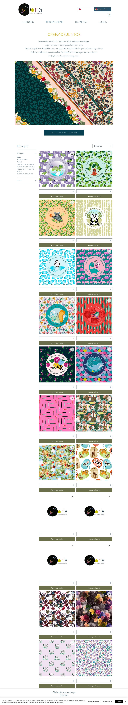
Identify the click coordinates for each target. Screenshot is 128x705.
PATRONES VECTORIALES (25, 164)
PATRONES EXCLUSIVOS (25, 174)
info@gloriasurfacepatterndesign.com (63, 55)
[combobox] (102, 146)
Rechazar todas (107, 702)
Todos (19, 157)
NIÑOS (19, 171)
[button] (109, 15)
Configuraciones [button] (93, 702)
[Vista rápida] (57, 169)
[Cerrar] (125, 701)
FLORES (19, 162)
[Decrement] (41, 191)
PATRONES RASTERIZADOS (26, 167)
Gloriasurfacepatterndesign (64, 692)
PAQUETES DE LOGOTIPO (25, 169)
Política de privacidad (56, 702)
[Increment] (73, 191)
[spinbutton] (57, 191)
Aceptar (119, 702)
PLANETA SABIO (22, 159)
